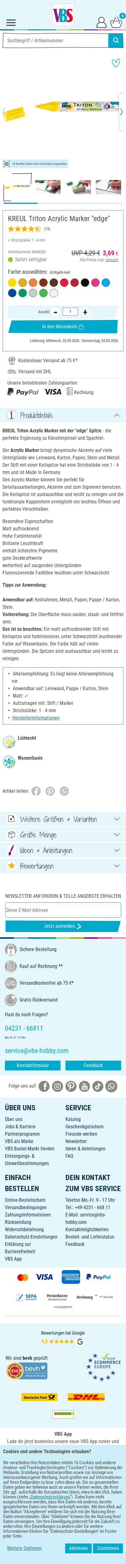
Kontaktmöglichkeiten (87, 1229)
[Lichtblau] (106, 282)
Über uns (13, 1119)
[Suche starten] (116, 40)
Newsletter (76, 1141)
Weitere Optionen (24, 1548)
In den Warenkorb (59, 326)
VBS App (13, 1259)
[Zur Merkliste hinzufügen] (116, 63)
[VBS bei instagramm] (57, 1086)
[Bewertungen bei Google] (63, 1338)
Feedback (93, 1065)
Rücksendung (18, 1222)
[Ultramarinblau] (12, 293)
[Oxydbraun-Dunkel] (43, 282)
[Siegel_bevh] (26, 1371)
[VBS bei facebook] (44, 1086)
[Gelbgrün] (43, 293)
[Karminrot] (74, 282)
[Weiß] (54, 293)
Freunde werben (81, 1134)
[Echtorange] (33, 282)
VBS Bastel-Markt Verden (29, 1149)
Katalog (73, 1119)
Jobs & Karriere (20, 1127)
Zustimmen (108, 1548)
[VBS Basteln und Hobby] (63, 14)
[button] (9, 111)
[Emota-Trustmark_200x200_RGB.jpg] (103, 1367)
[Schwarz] (85, 282)
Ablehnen (78, 1548)
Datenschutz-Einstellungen (31, 1237)
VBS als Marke (19, 1141)
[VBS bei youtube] (84, 1086)
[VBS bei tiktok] (98, 1086)
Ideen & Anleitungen (85, 1149)
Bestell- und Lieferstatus (89, 1237)
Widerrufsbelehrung (24, 1229)
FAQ (69, 1156)
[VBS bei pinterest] (71, 1086)
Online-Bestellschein (25, 1200)
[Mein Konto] (101, 22)
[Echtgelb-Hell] (12, 282)
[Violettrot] (95, 282)
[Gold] (22, 282)
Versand (112, 260)
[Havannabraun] (54, 282)
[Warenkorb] (116, 22)
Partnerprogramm (22, 1134)
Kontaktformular (33, 1065)
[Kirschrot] (64, 282)
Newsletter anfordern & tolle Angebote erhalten (63, 896)
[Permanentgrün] (22, 293)
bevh (27, 1358)
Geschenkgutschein (84, 1127)
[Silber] (33, 293)
